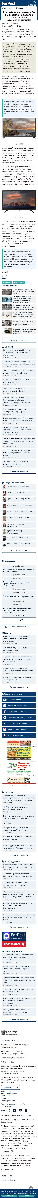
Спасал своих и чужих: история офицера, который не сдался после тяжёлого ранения (17, 429)
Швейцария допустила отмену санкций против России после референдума (15, 638)
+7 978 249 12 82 (7, 1062)
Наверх (31, 1188)
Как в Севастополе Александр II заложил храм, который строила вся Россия (18, 968)
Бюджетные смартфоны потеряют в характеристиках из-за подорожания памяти (23, 307)
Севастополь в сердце (16, 711)
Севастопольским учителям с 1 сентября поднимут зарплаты (15, 410)
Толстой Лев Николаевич (17, 537)
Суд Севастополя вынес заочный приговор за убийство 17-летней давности (16, 452)
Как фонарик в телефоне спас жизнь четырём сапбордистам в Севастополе (19, 362)
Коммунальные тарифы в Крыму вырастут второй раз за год (16, 463)
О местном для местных (17, 706)
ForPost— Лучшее (23, 1115)
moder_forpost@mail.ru (15, 1058)
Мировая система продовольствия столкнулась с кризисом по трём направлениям (17, 659)
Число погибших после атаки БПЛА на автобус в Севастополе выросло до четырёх (18, 818)
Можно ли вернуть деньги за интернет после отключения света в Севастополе (19, 1000)
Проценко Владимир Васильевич (21, 498)
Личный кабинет (19, 627)
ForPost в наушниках (16, 735)
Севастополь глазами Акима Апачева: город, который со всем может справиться (18, 957)
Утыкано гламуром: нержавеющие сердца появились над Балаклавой (19, 597)
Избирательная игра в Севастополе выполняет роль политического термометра (17, 610)
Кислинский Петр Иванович (18, 543)
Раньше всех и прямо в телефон (20, 717)
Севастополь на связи (14, 694)
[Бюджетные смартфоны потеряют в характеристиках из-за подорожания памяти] (7, 307)
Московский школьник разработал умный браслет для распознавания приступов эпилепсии (24, 330)
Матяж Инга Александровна (18, 517)
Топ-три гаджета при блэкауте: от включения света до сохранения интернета (24, 323)
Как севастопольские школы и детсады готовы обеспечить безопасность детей (19, 917)
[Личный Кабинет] (29, 2)
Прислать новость (19, 340)
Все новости (6, 1091)
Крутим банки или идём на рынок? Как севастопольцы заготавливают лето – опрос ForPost (19, 441)
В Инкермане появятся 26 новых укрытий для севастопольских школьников (16, 352)
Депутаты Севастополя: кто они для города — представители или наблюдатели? (17, 584)
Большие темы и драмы (17, 723)
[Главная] (8, 3)
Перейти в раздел (19, 550)
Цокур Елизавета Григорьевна (19, 505)
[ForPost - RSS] (9, 1111)
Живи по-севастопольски (18, 729)
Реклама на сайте (8, 1041)
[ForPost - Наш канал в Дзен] (29, 1111)
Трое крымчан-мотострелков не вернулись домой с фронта (16, 389)
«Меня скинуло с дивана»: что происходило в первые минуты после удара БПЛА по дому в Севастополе (18, 797)
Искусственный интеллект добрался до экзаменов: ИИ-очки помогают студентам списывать (23, 315)
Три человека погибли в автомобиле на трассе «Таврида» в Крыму (18, 371)
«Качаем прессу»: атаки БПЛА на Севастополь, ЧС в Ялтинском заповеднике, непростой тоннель (17, 400)
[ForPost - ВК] (14, 1111)
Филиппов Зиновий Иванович (19, 511)
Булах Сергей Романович (17, 492)
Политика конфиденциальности (24, 1193)
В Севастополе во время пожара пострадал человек (16, 380)
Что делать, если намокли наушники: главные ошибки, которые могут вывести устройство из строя (23, 299)
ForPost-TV (5, 1096)
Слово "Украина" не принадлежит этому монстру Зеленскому (18, 571)
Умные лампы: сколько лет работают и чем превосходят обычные (24, 291)
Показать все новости (19, 471)
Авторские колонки (9, 1093)
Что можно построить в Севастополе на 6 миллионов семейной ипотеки (18, 419)
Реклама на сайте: (8, 1169)
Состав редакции (8, 1101)
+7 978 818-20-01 (7, 1176)
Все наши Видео (14, 700)
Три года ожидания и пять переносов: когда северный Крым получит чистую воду (19, 980)
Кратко (4, 1098)
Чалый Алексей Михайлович (18, 486)
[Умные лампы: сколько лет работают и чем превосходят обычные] (7, 292)
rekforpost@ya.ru (8, 1180)
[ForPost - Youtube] (20, 1111)
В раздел (19, 620)
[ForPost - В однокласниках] (26, 1111)
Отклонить (9, 1196)
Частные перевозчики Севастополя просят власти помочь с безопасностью (17, 905)
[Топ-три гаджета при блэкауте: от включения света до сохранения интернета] (7, 323)
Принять (26, 1196)
